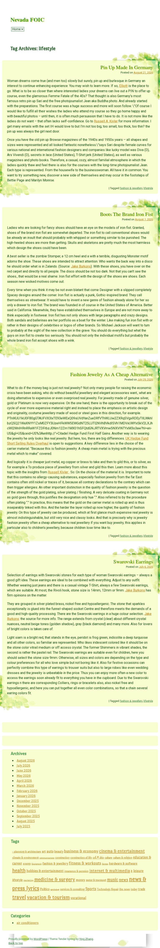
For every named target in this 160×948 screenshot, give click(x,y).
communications (47, 858)
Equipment (37, 864)
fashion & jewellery (131, 188)
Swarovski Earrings (133, 561)
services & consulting (72, 889)
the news (124, 889)
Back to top (16, 943)
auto (50, 851)
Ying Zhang (86, 939)
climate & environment (25, 857)
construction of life (81, 857)
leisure (138, 871)
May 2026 (24, 775)
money (80, 880)
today (134, 889)
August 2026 (26, 760)
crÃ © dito (98, 857)
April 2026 (24, 780)
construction (62, 857)
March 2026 (25, 785)
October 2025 (26, 811)
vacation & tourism (48, 897)
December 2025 (28, 801)
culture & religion (122, 857)
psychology (54, 889)
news (123, 879)
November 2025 (28, 806)
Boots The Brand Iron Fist (126, 214)
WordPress (40, 939)
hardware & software (123, 863)
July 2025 (23, 826)
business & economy (81, 851)
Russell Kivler (58, 472)
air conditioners (28, 922)
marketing (28, 880)
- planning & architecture (26, 851)
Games (105, 864)
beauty (58, 851)
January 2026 (26, 796)
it (131, 871)
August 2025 (26, 821)
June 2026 (24, 770)
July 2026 (23, 765)
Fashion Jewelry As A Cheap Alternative (111, 374)
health (19, 870)
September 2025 (28, 816)
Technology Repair (108, 889)
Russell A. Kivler (106, 121)
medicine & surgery (54, 879)
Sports (90, 889)
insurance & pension (76, 871)
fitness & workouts (85, 863)
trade (141, 889)
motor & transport (96, 880)
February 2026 (27, 791)
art (44, 851)
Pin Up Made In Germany (126, 67)
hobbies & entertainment (45, 871)
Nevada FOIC (27, 19)
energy (27, 863)
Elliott (123, 86)
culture (108, 857)
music (112, 879)
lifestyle (148, 188)
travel (19, 897)
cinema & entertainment (122, 851)
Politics (45, 889)
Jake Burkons (81, 266)
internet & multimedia (109, 870)
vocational (78, 898)
